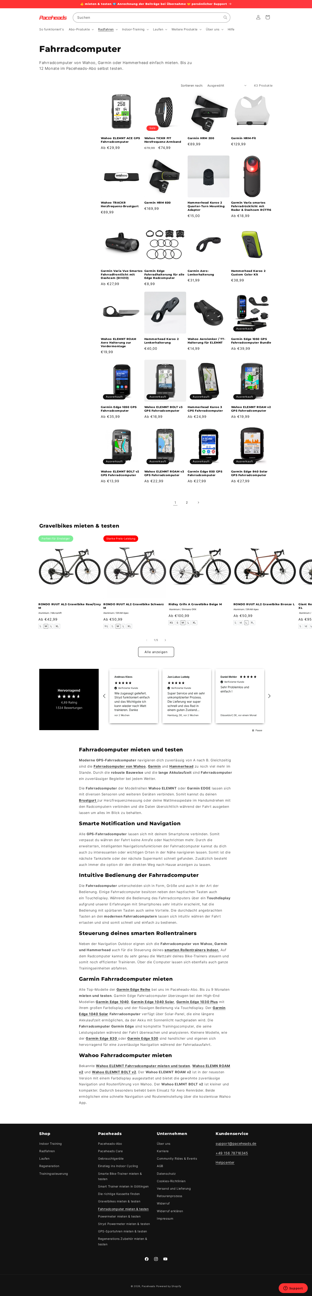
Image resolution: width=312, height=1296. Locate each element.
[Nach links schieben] (146, 640)
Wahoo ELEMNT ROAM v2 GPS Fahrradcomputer (251, 408)
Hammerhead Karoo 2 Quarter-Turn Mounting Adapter (206, 206)
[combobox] (151, 17)
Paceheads (148, 1286)
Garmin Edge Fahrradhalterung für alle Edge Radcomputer (164, 274)
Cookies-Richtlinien (171, 1181)
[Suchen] (225, 17)
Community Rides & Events (177, 1158)
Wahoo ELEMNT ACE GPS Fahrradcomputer (120, 139)
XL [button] (57, 626)
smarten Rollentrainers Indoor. (191, 950)
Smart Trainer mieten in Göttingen (123, 1186)
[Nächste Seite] (198, 502)
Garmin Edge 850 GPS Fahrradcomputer (205, 473)
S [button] (40, 626)
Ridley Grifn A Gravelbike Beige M (195, 604)
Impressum (165, 1218)
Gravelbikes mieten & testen (119, 1201)
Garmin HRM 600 (157, 202)
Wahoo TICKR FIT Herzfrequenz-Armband (162, 139)
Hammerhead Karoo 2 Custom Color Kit (248, 272)
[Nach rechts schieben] (165, 640)
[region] (187, 696)
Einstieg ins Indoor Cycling (118, 1166)
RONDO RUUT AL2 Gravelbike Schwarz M (133, 605)
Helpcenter (225, 1162)
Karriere (163, 1151)
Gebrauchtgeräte (111, 1158)
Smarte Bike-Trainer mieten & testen (120, 1176)
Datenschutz (166, 1173)
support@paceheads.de (236, 1143)
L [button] (51, 626)
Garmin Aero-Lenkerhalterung (201, 272)
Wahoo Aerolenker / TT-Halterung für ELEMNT (206, 340)
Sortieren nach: (192, 85)
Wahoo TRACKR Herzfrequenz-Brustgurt (120, 204)
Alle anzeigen (156, 652)
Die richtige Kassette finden (119, 1194)
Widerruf (163, 1203)
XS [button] (106, 626)
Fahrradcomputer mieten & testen (123, 1209)
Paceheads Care (110, 1151)
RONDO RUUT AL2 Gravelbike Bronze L (264, 604)
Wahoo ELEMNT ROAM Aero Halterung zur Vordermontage (118, 342)
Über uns (163, 1143)
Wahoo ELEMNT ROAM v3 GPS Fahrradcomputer (164, 473)
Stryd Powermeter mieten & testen (124, 1224)
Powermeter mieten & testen (119, 1216)
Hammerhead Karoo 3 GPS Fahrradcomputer (205, 408)
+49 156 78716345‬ (232, 1153)
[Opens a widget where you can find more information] (293, 1288)
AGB (160, 1166)
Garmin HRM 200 (201, 138)
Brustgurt (88, 800)
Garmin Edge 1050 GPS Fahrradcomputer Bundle (251, 340)
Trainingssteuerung (53, 1173)
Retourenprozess (169, 1196)
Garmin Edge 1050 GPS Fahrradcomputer (119, 408)
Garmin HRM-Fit (243, 138)
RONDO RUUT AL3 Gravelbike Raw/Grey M (69, 605)
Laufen (44, 1158)
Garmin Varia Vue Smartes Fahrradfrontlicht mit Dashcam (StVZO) (121, 274)
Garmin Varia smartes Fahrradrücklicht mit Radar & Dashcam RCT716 (251, 206)
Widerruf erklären (170, 1211)
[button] (81, 29)
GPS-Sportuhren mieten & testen (122, 1231)
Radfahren (47, 1151)
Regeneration (49, 1166)
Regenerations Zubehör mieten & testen (122, 1241)
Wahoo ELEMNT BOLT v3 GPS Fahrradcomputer (163, 408)
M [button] (46, 626)
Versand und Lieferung (174, 1188)
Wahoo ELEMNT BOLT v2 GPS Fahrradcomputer (120, 473)
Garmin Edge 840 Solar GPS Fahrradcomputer (249, 473)
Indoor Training (50, 1143)
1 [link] (175, 502)
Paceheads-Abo (110, 1143)
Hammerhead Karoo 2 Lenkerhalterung (161, 340)
